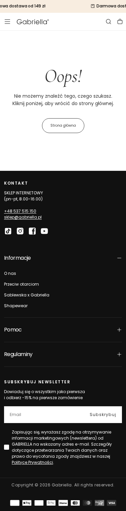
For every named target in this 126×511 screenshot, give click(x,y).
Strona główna (63, 125)
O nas (10, 273)
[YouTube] (44, 231)
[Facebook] (32, 231)
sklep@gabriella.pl (23, 217)
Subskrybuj (103, 414)
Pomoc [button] (13, 329)
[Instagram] (20, 231)
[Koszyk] (120, 21)
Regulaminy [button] (18, 354)
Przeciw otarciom (21, 284)
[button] (7, 21)
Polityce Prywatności (32, 462)
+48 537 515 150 (20, 211)
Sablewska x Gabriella (26, 295)
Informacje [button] (17, 258)
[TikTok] (8, 231)
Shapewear (16, 306)
